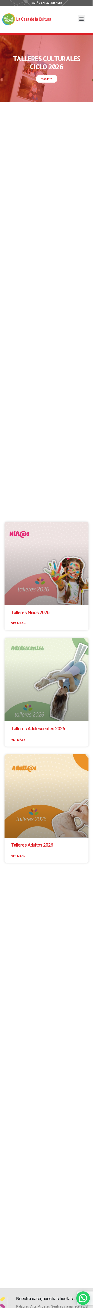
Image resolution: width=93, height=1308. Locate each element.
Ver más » (18, 623)
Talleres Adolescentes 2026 (38, 728)
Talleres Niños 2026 (30, 612)
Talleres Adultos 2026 (32, 845)
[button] (81, 18)
